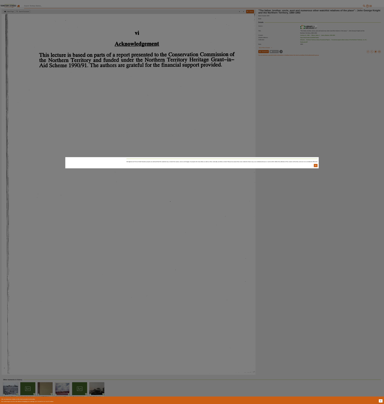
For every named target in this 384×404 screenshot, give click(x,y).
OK (315, 165)
